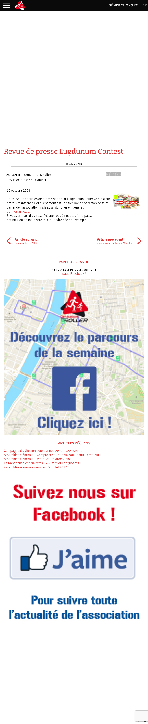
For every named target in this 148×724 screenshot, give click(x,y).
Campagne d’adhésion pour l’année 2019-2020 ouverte (43, 451)
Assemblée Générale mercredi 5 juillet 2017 (35, 467)
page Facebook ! (74, 274)
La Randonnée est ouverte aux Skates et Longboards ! (42, 463)
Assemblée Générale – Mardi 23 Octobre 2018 (37, 459)
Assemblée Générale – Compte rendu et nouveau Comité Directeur (51, 455)
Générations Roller (127, 5)
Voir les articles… (19, 212)
